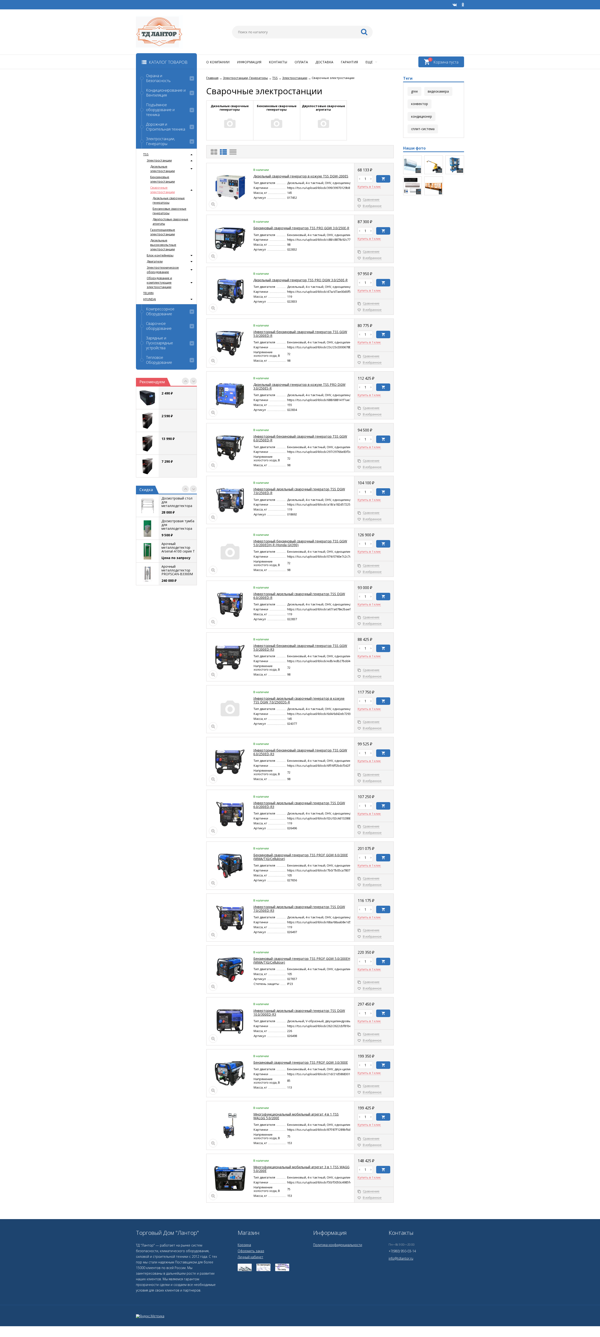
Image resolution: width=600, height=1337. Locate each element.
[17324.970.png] (433, 164)
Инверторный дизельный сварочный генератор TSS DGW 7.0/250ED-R (299, 491)
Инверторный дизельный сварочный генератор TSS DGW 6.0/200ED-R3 (299, 805)
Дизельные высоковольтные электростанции (163, 244)
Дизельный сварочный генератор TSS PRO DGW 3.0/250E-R (300, 280)
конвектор (419, 103)
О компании (217, 62)
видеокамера (438, 91)
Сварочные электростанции (162, 189)
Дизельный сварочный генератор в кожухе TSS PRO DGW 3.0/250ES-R (299, 386)
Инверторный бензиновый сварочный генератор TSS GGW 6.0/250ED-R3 (300, 752)
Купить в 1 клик (369, 187)
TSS (146, 154)
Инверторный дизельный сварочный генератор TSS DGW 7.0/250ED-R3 (299, 909)
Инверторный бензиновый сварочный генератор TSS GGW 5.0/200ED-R (300, 334)
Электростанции (159, 160)
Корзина (244, 1245)
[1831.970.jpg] (412, 164)
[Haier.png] (412, 185)
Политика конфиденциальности (337, 1245)
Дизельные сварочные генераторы (169, 200)
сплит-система (423, 129)
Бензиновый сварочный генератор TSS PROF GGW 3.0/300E (300, 1062)
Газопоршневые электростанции (162, 232)
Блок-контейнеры (160, 255)
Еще (369, 62)
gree (414, 91)
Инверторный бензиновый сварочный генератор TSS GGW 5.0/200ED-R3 (300, 647)
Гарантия (349, 62)
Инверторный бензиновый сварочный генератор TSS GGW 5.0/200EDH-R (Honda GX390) (300, 543)
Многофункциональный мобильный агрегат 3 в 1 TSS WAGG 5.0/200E (301, 1169)
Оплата (301, 62)
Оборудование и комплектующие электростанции (159, 282)
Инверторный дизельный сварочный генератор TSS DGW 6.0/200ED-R (299, 596)
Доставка (324, 62)
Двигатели (155, 261)
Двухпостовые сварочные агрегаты (170, 221)
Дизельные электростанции (162, 168)
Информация (249, 62)
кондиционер (421, 116)
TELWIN (148, 293)
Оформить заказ (251, 1251)
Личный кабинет (250, 1257)
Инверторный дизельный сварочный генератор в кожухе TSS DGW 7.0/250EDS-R (299, 700)
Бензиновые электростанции (162, 179)
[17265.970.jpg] (433, 185)
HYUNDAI (149, 299)
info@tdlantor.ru (401, 1258)
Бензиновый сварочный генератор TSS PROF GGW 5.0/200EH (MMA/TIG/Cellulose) (301, 960)
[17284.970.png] (454, 164)
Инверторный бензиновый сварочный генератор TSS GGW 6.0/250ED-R (300, 438)
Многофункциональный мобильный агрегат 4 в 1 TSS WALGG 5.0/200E (296, 1116)
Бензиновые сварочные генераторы (169, 211)
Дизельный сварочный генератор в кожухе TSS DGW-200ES (300, 176)
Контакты (278, 62)
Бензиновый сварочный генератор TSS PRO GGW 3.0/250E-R (301, 228)
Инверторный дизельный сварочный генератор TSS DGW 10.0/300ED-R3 (299, 1012)
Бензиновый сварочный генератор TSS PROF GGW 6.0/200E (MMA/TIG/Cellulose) (300, 857)
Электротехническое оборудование (163, 269)
